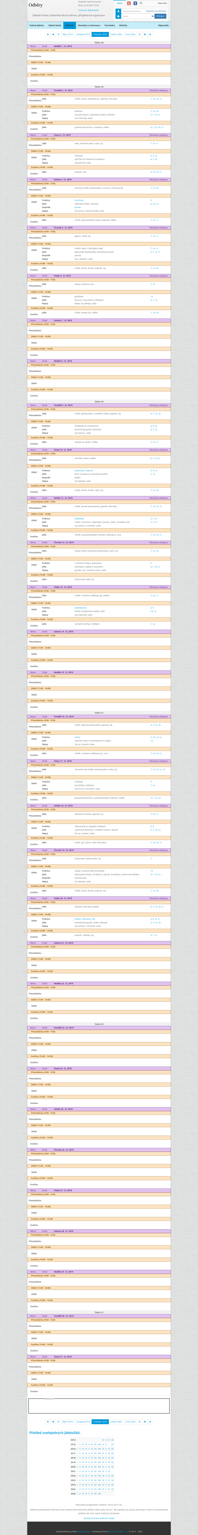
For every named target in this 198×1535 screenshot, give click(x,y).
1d (164, 769)
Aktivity (123, 25)
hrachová (79, 200)
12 (157, 737)
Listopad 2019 (83, 34)
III (83, 1444)
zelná (77, 737)
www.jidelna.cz (85, 1531)
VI (92, 1444)
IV (86, 1444)
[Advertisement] (182, 43)
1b (157, 98)
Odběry (36, 5)
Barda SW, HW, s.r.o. (118, 1531)
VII (95, 1444)
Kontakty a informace (89, 25)
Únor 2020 (130, 34)
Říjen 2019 (68, 34)
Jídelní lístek (54, 25)
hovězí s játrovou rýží (85, 919)
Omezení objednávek (88, 10)
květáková (79, 518)
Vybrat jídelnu (36, 25)
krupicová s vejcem (84, 470)
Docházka (110, 25)
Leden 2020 (116, 34)
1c (160, 98)
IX (103, 1439)
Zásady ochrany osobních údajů (99, 1518)
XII (112, 1439)
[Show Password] (153, 16)
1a (154, 98)
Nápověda (162, 3)
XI (109, 1439)
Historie (70, 25)
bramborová (81, 607)
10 (154, 203)
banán (78, 207)
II (80, 1444)
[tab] (129, 3)
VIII (99, 1444)
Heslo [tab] (119, 3)
